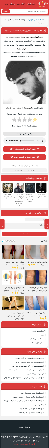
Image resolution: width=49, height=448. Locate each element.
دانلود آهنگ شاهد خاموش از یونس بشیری (28, 397)
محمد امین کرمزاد (12, 37)
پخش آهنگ (24, 427)
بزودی (42, 335)
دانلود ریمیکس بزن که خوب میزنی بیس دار (28, 366)
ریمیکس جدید (10, 4)
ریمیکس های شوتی (37, 339)
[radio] (35, 120)
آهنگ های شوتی (35, 20)
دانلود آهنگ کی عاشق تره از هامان (31, 412)
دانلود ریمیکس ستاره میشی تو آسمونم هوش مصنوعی (24, 378)
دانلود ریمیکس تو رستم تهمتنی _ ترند (30, 362)
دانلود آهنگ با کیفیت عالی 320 (23, 149)
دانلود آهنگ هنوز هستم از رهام (32, 393)
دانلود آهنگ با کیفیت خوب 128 (23, 157)
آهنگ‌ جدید (21, 4)
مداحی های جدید (38, 343)
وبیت (16, 444)
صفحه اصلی (31, 4)
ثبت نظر (24, 234)
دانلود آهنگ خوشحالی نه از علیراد (32, 408)
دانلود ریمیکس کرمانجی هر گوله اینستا (29, 358)
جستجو (5, 11)
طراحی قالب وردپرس (27, 444)
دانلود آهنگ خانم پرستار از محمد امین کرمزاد (23, 30)
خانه (44, 20)
